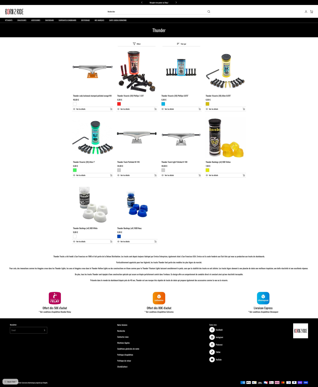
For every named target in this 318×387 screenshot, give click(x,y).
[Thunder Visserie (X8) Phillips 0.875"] (181, 71)
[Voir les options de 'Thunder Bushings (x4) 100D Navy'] (155, 241)
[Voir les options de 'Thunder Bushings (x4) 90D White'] (111, 241)
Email (14, 330)
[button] (90, 109)
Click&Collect (122, 366)
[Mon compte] (305, 11)
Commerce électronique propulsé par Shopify (34, 383)
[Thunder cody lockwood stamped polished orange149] (92, 71)
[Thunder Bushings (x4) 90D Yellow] (225, 137)
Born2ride (18, 383)
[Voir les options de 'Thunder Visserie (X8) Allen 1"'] (111, 175)
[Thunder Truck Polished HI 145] (137, 137)
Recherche (121, 330)
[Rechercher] (207, 11)
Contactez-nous (123, 336)
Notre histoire (122, 324)
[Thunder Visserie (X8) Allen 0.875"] (225, 71)
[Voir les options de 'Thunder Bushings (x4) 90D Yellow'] (244, 175)
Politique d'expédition (125, 354)
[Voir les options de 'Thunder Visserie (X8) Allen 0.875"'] (244, 109)
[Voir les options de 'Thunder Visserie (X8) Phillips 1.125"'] (155, 109)
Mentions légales (123, 342)
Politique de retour (124, 360)
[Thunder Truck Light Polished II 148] (181, 137)
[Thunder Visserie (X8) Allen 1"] (92, 137)
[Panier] (310, 11)
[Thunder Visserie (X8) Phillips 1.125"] (137, 71)
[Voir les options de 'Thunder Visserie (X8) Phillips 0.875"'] (200, 109)
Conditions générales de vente (128, 348)
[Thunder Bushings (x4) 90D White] (92, 204)
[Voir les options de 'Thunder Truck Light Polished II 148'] (200, 175)
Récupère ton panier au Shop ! (159, 2)
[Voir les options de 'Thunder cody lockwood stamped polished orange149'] (111, 109)
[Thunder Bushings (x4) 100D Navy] (137, 204)
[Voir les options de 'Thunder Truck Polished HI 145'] (155, 175)
